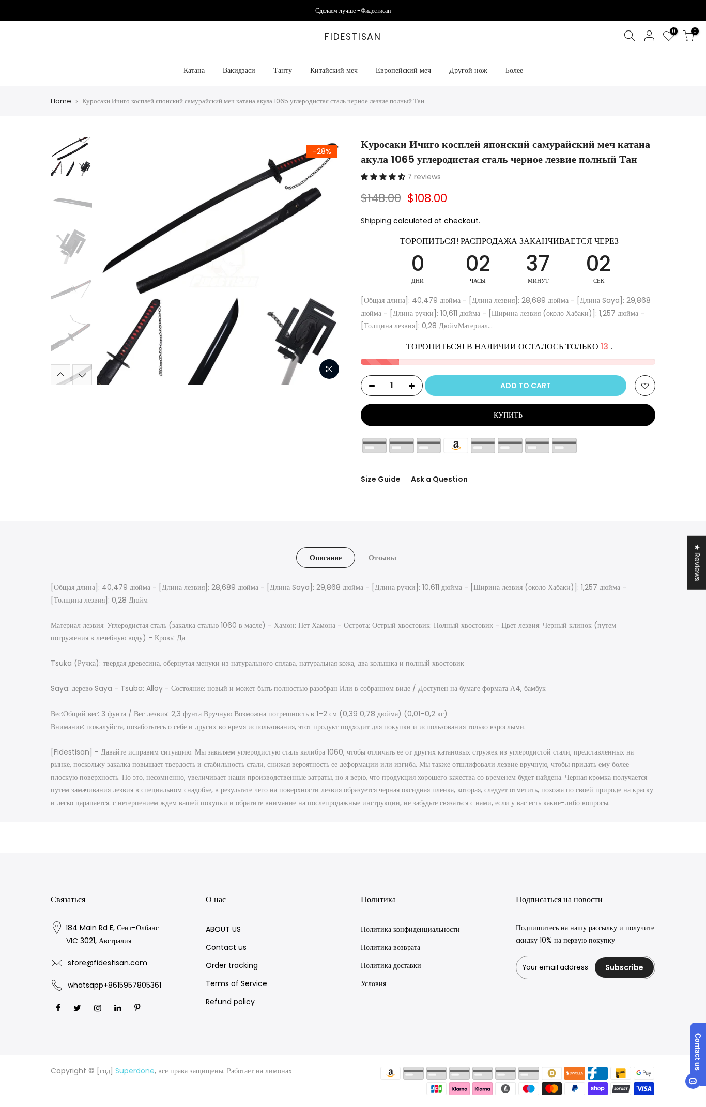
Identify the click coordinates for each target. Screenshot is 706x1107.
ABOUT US (223, 929)
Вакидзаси (239, 70)
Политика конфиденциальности (410, 929)
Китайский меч (334, 70)
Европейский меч (403, 70)
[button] (384, 177)
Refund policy (230, 1001)
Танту (282, 70)
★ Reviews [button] (697, 562)
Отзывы (382, 557)
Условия (373, 983)
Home (61, 101)
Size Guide (381, 479)
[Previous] (115, 261)
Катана (194, 70)
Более (514, 70)
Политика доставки (391, 965)
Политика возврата (390, 947)
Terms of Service (236, 983)
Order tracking (232, 965)
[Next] (327, 261)
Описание (326, 557)
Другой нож (468, 70)
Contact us (226, 947)
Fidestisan (353, 37)
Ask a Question (439, 479)
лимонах (278, 1071)
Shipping (376, 221)
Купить (508, 415)
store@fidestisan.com (107, 963)
